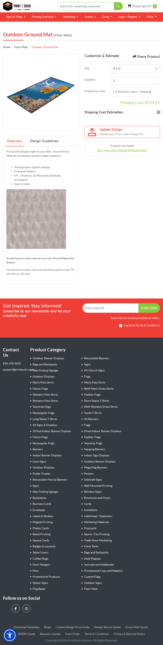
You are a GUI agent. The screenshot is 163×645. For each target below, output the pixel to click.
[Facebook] (16, 608)
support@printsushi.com (18, 369)
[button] (10, 635)
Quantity (89, 79)
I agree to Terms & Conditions (142, 325)
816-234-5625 (12, 363)
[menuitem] (16, 17)
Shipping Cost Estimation (103, 112)
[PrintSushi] (18, 6)
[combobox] (135, 69)
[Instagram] (26, 608)
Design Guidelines (44, 141)
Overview (14, 141)
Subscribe (149, 308)
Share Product (148, 57)
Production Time (94, 91)
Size (86, 68)
